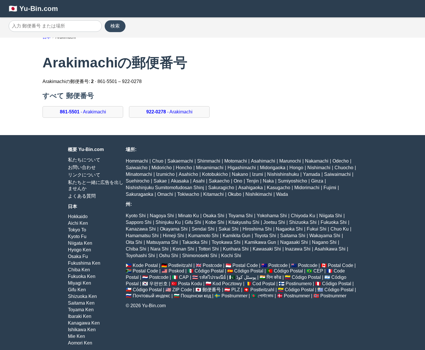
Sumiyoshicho (292, 180)
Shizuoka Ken (82, 296)
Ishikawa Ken (82, 329)
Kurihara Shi (236, 248)
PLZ (235, 289)
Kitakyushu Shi (243, 222)
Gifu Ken (77, 289)
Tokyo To (77, 229)
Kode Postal (145, 265)
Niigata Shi (330, 215)
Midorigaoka (272, 167)
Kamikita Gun (236, 235)
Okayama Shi (174, 228)
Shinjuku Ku (168, 222)
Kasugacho (278, 187)
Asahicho (188, 174)
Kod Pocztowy (227, 283)
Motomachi (235, 161)
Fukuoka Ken (81, 276)
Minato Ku (188, 215)
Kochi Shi (231, 255)
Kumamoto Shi (203, 235)
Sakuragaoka (139, 194)
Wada (282, 194)
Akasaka (180, 180)
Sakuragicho (221, 187)
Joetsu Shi (274, 222)
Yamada (311, 174)
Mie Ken (76, 336)
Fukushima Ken (84, 263)
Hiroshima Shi (257, 228)
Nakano (240, 174)
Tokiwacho (188, 194)
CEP (318, 270)
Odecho (340, 161)
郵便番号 (211, 289)
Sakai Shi (229, 228)
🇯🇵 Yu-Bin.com (33, 8)
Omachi (165, 194)
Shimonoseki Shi (199, 255)
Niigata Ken (80, 243)
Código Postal (209, 270)
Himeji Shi (173, 235)
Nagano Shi (324, 242)
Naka (268, 180)
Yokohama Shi (272, 215)
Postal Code (245, 265)
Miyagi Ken (79, 283)
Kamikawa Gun (260, 242)
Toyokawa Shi (226, 242)
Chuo (157, 161)
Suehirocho (137, 180)
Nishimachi (318, 167)
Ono (238, 180)
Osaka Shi (213, 215)
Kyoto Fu (77, 236)
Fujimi (330, 187)
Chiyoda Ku (303, 215)
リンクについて (84, 174)
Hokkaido (78, 216)
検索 (115, 25)
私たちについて (84, 159)
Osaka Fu (78, 256)
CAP (184, 277)
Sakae (160, 180)
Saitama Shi (292, 235)
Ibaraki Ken (79, 316)
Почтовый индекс (151, 295)
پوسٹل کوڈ (246, 277)
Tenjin (252, 180)
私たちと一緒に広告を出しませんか (95, 185)
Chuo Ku (339, 228)
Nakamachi (316, 161)
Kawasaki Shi (267, 248)
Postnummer (234, 295)
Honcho (184, 167)
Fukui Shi (316, 228)
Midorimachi (306, 187)
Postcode (212, 265)
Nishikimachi (258, 194)
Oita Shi (134, 242)
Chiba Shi (136, 248)
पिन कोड (274, 277)
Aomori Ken (80, 342)
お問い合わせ (82, 167)
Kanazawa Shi (141, 228)
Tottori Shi (208, 248)
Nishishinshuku (283, 174)
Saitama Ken (81, 303)
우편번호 (158, 283)
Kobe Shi (214, 222)
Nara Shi (159, 248)
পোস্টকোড (266, 295)
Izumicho (165, 174)
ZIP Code (182, 289)
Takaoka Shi (195, 242)
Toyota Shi (265, 235)
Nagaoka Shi (289, 228)
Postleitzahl (180, 265)
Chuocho (344, 167)
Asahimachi (263, 161)
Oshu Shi (168, 255)
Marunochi (290, 161)
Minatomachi (139, 174)
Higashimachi (242, 167)
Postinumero (299, 283)
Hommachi (137, 161)
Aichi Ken (78, 223)
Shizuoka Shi (303, 222)
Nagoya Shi (162, 215)
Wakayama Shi (324, 235)
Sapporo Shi (138, 222)
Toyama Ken (81, 309)
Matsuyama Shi (162, 242)
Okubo (234, 194)
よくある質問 (82, 196)
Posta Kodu (190, 283)
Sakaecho (219, 180)
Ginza (317, 180)
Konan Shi (183, 248)
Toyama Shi (240, 215)
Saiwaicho (136, 167)
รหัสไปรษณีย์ (212, 277)
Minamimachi (209, 167)
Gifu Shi (193, 222)
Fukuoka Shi (334, 222)
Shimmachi (208, 161)
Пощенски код (196, 295)
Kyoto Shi (136, 215)
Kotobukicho (215, 174)
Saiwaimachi (337, 174)
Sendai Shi (203, 228)
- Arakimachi (83, 111)
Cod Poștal (263, 283)
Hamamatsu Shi (142, 235)
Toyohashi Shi (140, 255)
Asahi (199, 180)
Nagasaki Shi (294, 242)
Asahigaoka (250, 187)
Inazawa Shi (298, 248)
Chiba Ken (79, 269)
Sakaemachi (180, 161)
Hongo (296, 167)
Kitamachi (213, 194)
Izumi (257, 174)
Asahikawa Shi (330, 248)
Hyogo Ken (79, 249)
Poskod (176, 270)
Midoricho (161, 167)
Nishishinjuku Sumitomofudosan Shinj (165, 187)
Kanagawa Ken (84, 322)
